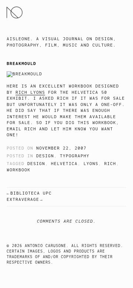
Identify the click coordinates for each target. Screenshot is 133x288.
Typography (74, 156)
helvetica (64, 163)
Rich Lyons (30, 92)
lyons (90, 163)
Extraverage (23, 199)
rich (110, 163)
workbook (18, 170)
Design (45, 156)
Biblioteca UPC (31, 193)
